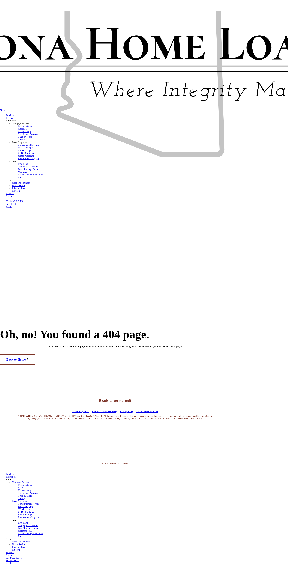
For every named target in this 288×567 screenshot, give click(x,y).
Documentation (25, 485)
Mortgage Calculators (28, 525)
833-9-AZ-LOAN (14, 558)
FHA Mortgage (25, 506)
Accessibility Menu (80, 411)
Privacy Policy (126, 411)
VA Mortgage (24, 509)
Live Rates (23, 522)
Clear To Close (25, 495)
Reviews (16, 549)
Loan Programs (19, 501)
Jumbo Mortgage (26, 514)
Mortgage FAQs (25, 531)
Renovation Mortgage (28, 517)
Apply (9, 563)
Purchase (10, 474)
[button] (17, 359)
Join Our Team (19, 547)
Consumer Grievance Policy (104, 411)
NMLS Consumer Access (147, 411)
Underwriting (24, 490)
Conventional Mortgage (29, 504)
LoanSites (124, 463)
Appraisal (22, 487)
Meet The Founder (21, 541)
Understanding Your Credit (31, 533)
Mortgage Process (20, 482)
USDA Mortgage (26, 512)
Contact (9, 555)
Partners (10, 552)
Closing (21, 498)
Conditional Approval (28, 493)
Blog (20, 536)
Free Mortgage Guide (28, 528)
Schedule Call (12, 560)
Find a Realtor (19, 544)
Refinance (11, 477)
